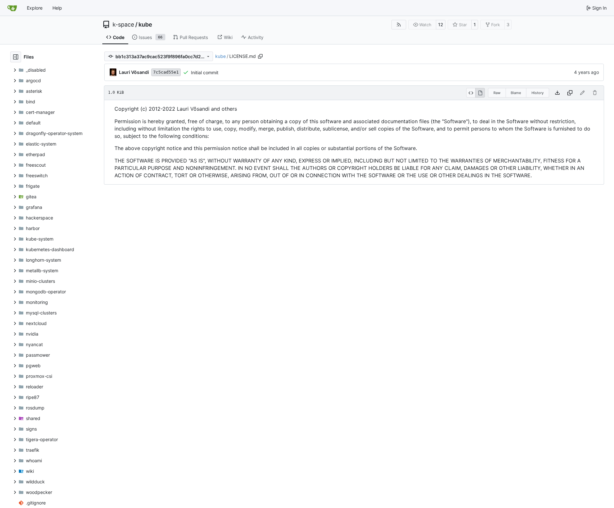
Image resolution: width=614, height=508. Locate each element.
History (537, 93)
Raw (496, 93)
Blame (516, 93)
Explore (35, 8)
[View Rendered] (480, 93)
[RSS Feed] (398, 24)
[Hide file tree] (15, 57)
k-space (123, 24)
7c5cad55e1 (166, 72)
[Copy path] (260, 56)
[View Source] (471, 93)
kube (145, 24)
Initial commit (204, 72)
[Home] (12, 8)
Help (57, 8)
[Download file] (557, 93)
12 (440, 24)
